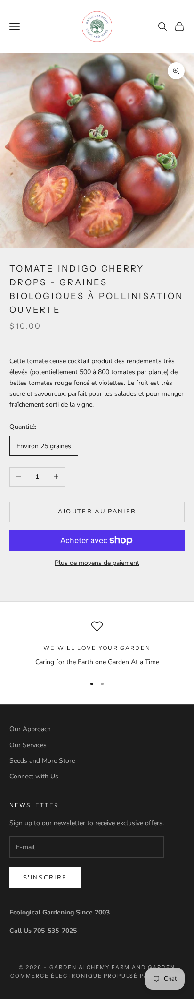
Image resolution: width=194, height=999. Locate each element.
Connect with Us (33, 776)
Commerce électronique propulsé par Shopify (97, 976)
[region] (97, 644)
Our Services (28, 745)
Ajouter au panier (97, 511)
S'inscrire (45, 877)
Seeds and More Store (42, 760)
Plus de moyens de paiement (97, 562)
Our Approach (30, 729)
